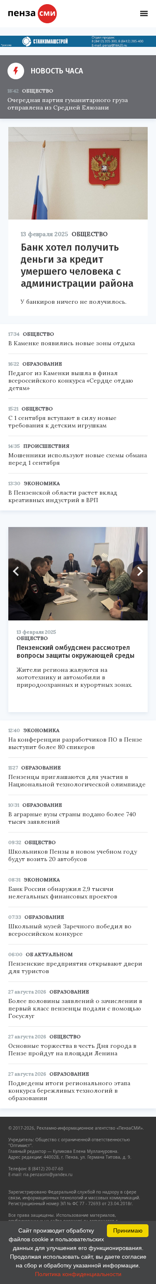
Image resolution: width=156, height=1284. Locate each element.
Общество (37, 91)
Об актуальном (49, 954)
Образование (42, 364)
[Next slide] (137, 571)
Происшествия (46, 446)
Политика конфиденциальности (78, 1274)
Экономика (42, 483)
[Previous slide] (18, 571)
